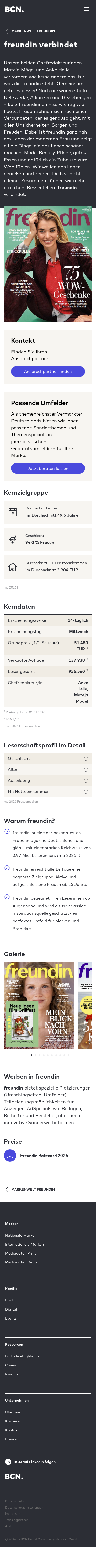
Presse (11, 1439)
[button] (48, 758)
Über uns (13, 1412)
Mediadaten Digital (22, 1262)
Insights (12, 1374)
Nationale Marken (20, 1235)
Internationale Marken (24, 1244)
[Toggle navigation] (86, 9)
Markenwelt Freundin (33, 31)
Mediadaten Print (20, 1253)
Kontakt (12, 1430)
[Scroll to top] (84, 1527)
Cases (10, 1365)
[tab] (48, 758)
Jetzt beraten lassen (48, 468)
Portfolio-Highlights (22, 1356)
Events (11, 1318)
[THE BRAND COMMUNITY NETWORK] (14, 9)
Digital (11, 1309)
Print (9, 1300)
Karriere (12, 1421)
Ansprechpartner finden (48, 371)
